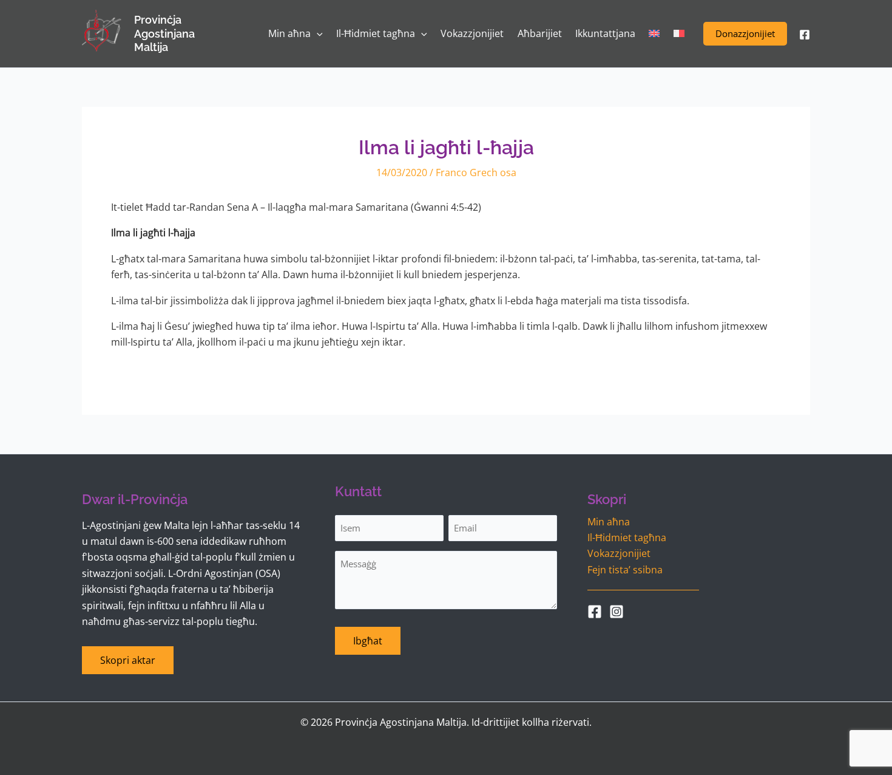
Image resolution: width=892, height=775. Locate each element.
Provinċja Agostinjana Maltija (164, 33)
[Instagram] (616, 611)
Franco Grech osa (476, 172)
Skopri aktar (127, 660)
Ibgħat (367, 640)
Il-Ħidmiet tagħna (626, 537)
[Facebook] (804, 34)
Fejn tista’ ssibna (625, 569)
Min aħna (608, 521)
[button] (745, 34)
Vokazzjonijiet (618, 553)
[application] (317, 33)
